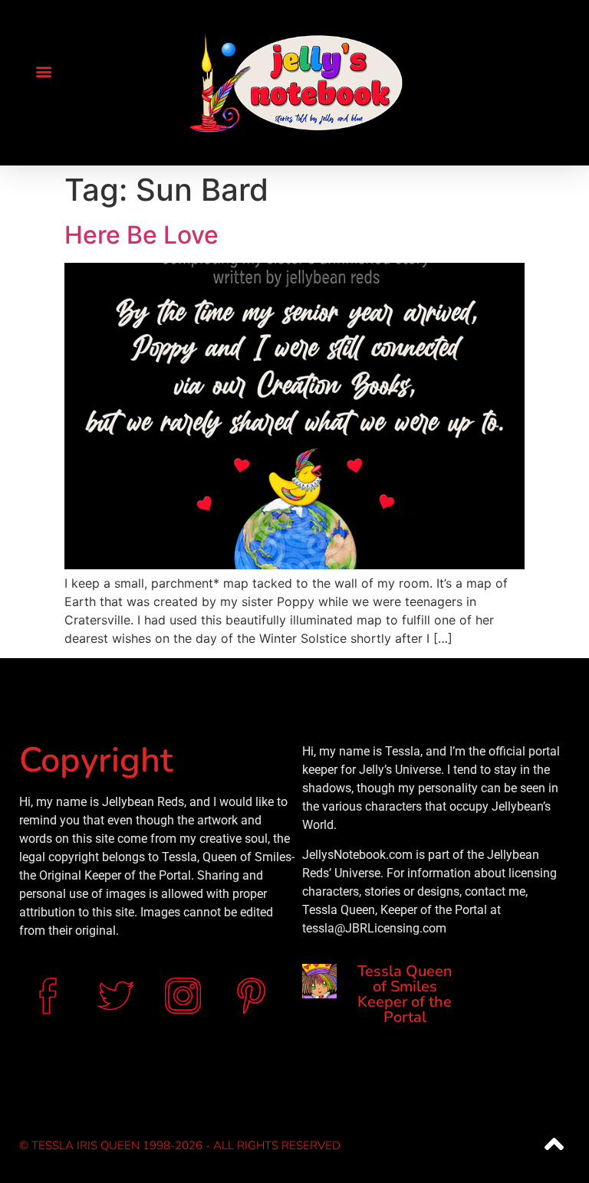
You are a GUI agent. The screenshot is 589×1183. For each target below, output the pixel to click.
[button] (43, 71)
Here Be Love (141, 235)
